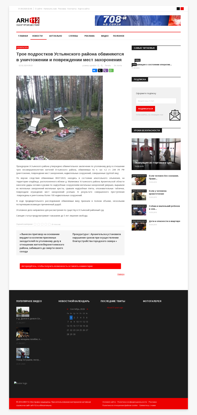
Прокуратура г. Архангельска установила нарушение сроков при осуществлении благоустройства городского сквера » (97, 238)
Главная (23, 35)
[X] (100, 70)
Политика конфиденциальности (132, 402)
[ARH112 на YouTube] (138, 20)
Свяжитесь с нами (147, 405)
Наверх (120, 274)
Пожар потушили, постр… (28, 360)
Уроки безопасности (139, 176)
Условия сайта (109, 402)
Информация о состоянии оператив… (152, 64)
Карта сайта (83, 9)
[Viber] (105, 70)
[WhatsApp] (111, 70)
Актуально (55, 35)
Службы (73, 35)
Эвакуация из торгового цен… (155, 162)
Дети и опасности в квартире (164, 221)
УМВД (137, 60)
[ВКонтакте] (94, 70)
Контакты (72, 9)
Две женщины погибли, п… (29, 339)
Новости (37, 35)
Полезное (118, 35)
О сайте (38, 9)
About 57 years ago (115, 307)
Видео (105, 35)
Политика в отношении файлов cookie (120, 405)
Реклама (62, 9)
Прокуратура (22, 47)
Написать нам (50, 9)
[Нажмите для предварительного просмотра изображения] (70, 115)
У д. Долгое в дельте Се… (29, 318)
